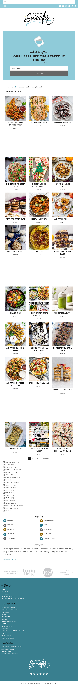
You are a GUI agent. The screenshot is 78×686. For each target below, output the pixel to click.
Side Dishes (6, 617)
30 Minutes (47, 534)
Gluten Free (11, 534)
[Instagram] (66, 6)
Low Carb (10, 525)
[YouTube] (72, 6)
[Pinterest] (60, 6)
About (4, 589)
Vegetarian (11, 538)
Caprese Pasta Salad (39, 383)
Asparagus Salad (8, 649)
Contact (5, 592)
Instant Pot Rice (15, 251)
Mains (4, 614)
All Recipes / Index (8, 607)
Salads (4, 619)
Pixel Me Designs (51, 683)
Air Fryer (5, 628)
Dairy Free (10, 529)
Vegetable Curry (39, 219)
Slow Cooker (48, 529)
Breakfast (5, 612)
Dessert (4, 624)
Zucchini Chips (7, 651)
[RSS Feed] (75, 6)
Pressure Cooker (49, 538)
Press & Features (8, 596)
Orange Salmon (39, 122)
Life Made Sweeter (39, 18)
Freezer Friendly (49, 520)
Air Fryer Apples (62, 219)
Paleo (46, 525)
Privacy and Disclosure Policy (13, 599)
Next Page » (46, 458)
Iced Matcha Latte (63, 313)
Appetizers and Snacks (10, 610)
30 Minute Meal (7, 626)
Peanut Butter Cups (15, 219)
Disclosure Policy (9, 560)
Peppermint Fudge (62, 122)
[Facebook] (63, 6)
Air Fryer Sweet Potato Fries (12, 647)
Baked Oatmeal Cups (63, 390)
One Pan (10, 520)
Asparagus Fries (15, 449)
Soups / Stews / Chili (9, 621)
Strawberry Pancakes (10, 654)
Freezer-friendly (8, 638)
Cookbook (5, 594)
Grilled (4, 633)
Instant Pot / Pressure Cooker (13, 631)
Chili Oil (39, 251)
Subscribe (39, 74)
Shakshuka (15, 313)
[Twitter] (69, 6)
